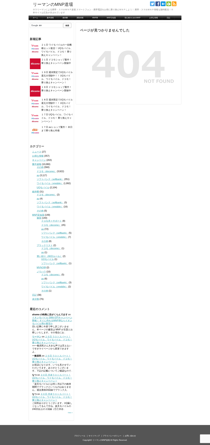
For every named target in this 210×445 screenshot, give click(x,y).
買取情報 (80, 18)
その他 (40, 167)
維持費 (65, 18)
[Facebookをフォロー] (157, 3)
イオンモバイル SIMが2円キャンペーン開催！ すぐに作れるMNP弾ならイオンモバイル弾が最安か (52, 320)
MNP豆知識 (111, 18)
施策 (39, 218)
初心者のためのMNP (132, 18)
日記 (168, 18)
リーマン (36, 336)
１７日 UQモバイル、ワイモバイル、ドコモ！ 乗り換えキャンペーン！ (57, 118)
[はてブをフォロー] (163, 3)
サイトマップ (94, 436)
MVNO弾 (41, 267)
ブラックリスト (45, 245)
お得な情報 (153, 18)
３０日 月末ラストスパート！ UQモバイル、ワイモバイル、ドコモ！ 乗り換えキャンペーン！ (52, 378)
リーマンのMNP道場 (53, 4)
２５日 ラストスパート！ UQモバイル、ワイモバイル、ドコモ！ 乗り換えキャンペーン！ (52, 339)
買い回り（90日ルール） (49, 256)
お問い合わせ (130, 436)
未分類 (35, 299)
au (38, 175)
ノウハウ (41, 271)
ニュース (36, 152)
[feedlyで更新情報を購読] (168, 3)
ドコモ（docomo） (46, 171)
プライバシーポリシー (112, 436)
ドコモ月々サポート (51, 221)
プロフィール (79, 436)
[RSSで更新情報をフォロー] (174, 3)
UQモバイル (43, 187)
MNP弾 (95, 18)
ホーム (35, 18)
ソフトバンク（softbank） (50, 179)
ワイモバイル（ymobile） (50, 183)
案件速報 (50, 18)
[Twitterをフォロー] (152, 3)
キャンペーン (39, 160)
